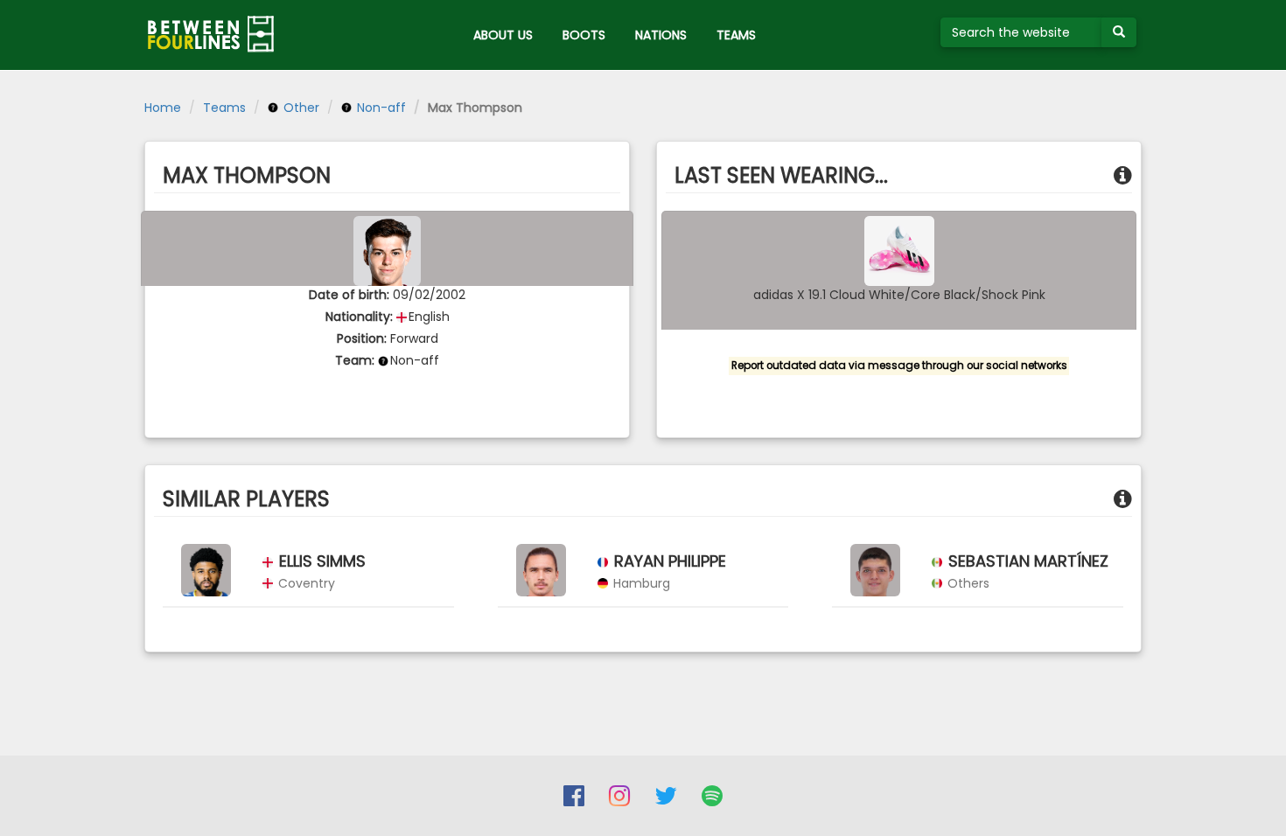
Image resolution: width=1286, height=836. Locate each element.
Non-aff (379, 107)
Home (162, 107)
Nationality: (359, 316)
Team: (354, 360)
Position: (362, 338)
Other (299, 107)
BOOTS (584, 35)
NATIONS (661, 35)
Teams (224, 107)
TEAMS (736, 35)
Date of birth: (349, 294)
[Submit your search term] (1118, 32)
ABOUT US (503, 35)
